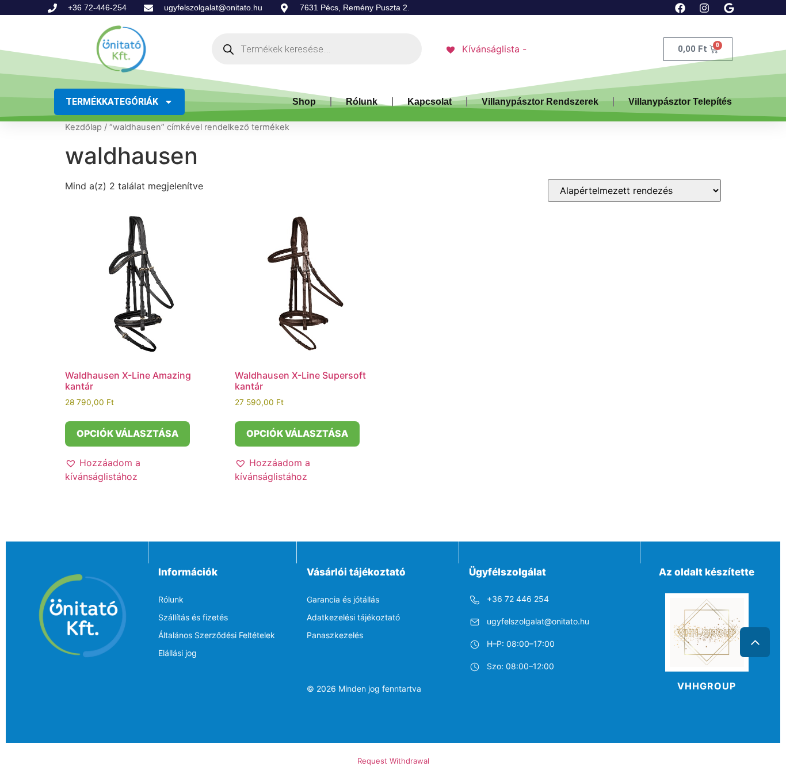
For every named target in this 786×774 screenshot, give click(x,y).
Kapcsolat (429, 101)
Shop (304, 101)
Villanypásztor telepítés (680, 101)
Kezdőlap (83, 127)
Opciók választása (127, 433)
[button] (137, 469)
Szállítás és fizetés (193, 617)
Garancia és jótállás (343, 599)
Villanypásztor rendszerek (540, 101)
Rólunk (361, 101)
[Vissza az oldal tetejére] (755, 642)
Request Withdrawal (393, 760)
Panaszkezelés (335, 635)
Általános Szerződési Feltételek (216, 635)
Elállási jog (177, 653)
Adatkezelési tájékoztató (353, 617)
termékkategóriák (112, 101)
